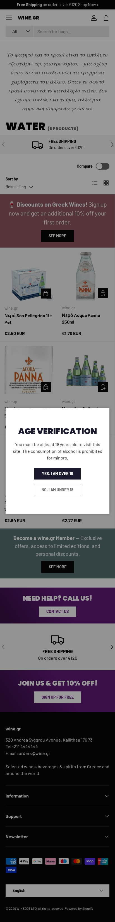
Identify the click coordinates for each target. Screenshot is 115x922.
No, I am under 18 (57, 489)
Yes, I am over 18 (57, 473)
